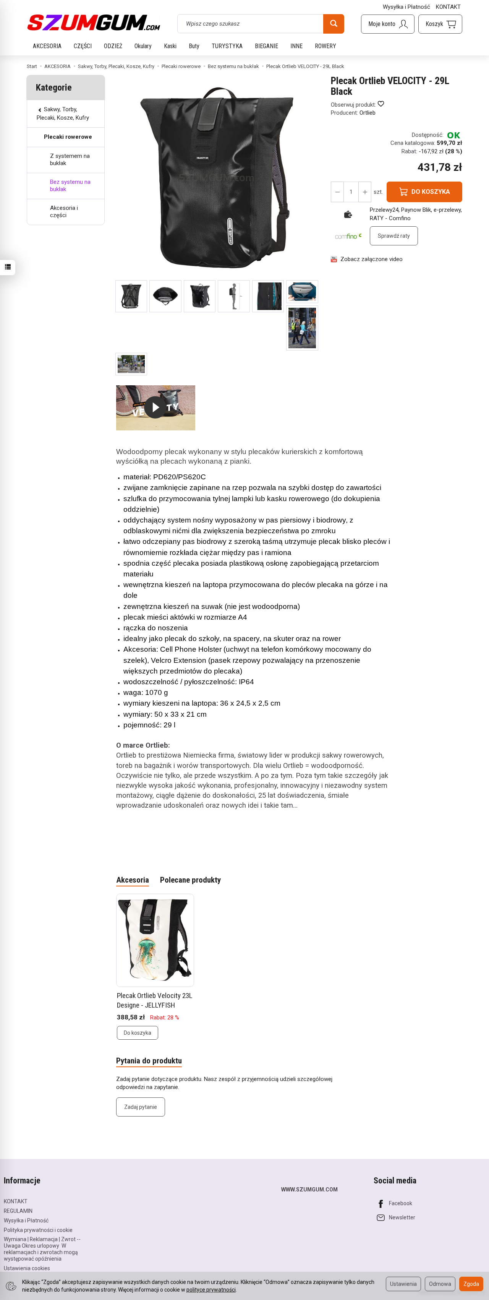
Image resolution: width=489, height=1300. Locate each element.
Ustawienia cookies (27, 1268)
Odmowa (440, 1284)
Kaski (170, 46)
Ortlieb (367, 112)
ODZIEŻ (113, 46)
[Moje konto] (388, 24)
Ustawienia (403, 1284)
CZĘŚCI (83, 46)
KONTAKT (448, 6)
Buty (194, 46)
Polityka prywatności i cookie (38, 1230)
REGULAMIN (18, 1211)
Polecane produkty (190, 880)
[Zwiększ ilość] (337, 192)
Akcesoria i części (64, 211)
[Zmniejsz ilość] (364, 192)
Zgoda (471, 1284)
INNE (296, 46)
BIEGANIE (266, 46)
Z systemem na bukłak (70, 160)
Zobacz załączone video (371, 259)
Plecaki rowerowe (68, 136)
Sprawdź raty (394, 236)
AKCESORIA (47, 46)
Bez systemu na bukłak (70, 186)
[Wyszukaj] (333, 23)
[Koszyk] (440, 24)
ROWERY (325, 46)
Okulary (143, 46)
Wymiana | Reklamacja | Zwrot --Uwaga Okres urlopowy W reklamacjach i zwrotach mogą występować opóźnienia (42, 1248)
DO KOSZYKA (430, 191)
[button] (131, 296)
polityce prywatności (211, 1290)
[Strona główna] (93, 22)
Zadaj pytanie (140, 1107)
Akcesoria (132, 880)
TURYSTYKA (227, 46)
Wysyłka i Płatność (406, 6)
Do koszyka (137, 1033)
